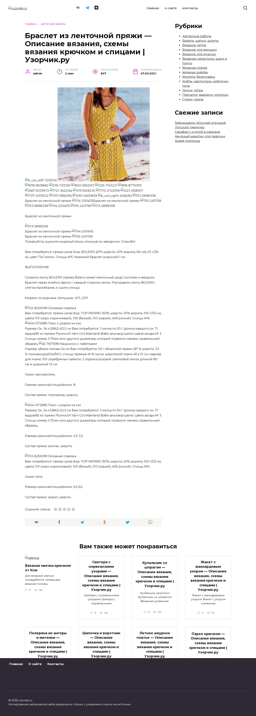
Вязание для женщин (199, 49)
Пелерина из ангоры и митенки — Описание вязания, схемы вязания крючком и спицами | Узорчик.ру (48, 644)
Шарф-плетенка (187, 141)
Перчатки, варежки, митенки (205, 95)
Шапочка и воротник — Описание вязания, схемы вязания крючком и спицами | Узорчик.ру (101, 644)
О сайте (171, 8)
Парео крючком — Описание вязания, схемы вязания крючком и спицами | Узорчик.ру (208, 643)
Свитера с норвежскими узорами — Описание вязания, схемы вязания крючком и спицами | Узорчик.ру (101, 576)
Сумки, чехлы (193, 99)
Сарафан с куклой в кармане (197, 132)
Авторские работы (196, 36)
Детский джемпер (189, 127)
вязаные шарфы (195, 72)
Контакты (190, 8)
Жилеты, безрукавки (198, 77)
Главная (152, 8)
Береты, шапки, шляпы (200, 40)
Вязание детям (194, 45)
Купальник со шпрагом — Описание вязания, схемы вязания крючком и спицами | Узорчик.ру (155, 574)
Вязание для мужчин (199, 54)
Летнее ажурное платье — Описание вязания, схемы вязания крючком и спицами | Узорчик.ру (155, 644)
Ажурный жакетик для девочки (200, 136)
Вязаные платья (194, 68)
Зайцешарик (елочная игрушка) (200, 123)
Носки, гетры (192, 90)
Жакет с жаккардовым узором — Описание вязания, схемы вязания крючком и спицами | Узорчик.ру (208, 576)
